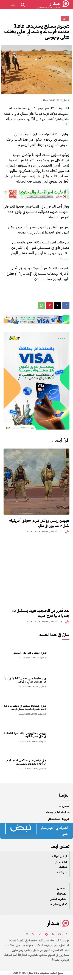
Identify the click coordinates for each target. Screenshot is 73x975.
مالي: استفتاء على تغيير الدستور (29, 653)
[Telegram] (46, 934)
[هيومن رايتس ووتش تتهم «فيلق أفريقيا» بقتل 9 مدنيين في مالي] (36, 482)
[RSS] (53, 934)
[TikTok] (40, 934)
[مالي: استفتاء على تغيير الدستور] (59, 655)
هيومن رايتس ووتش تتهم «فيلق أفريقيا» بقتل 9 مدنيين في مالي (39, 523)
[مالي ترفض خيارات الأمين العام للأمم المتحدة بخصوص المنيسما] (59, 764)
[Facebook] (65, 305)
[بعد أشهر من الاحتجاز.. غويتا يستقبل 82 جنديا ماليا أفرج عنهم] (36, 572)
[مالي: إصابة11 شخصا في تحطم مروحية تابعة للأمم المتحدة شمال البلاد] (59, 709)
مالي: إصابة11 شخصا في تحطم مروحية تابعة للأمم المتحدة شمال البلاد (25, 707)
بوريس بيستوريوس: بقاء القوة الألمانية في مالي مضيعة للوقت (25, 734)
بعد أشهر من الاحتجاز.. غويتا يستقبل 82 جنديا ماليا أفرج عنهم (40, 613)
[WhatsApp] (41, 305)
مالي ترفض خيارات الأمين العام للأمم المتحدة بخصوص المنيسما (26, 762)
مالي (67, 531)
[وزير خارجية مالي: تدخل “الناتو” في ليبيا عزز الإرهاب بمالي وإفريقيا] (59, 682)
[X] (57, 305)
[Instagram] (59, 934)
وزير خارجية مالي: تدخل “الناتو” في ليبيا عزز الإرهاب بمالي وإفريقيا (25, 680)
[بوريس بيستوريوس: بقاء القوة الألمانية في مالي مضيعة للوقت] (59, 737)
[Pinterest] (49, 305)
